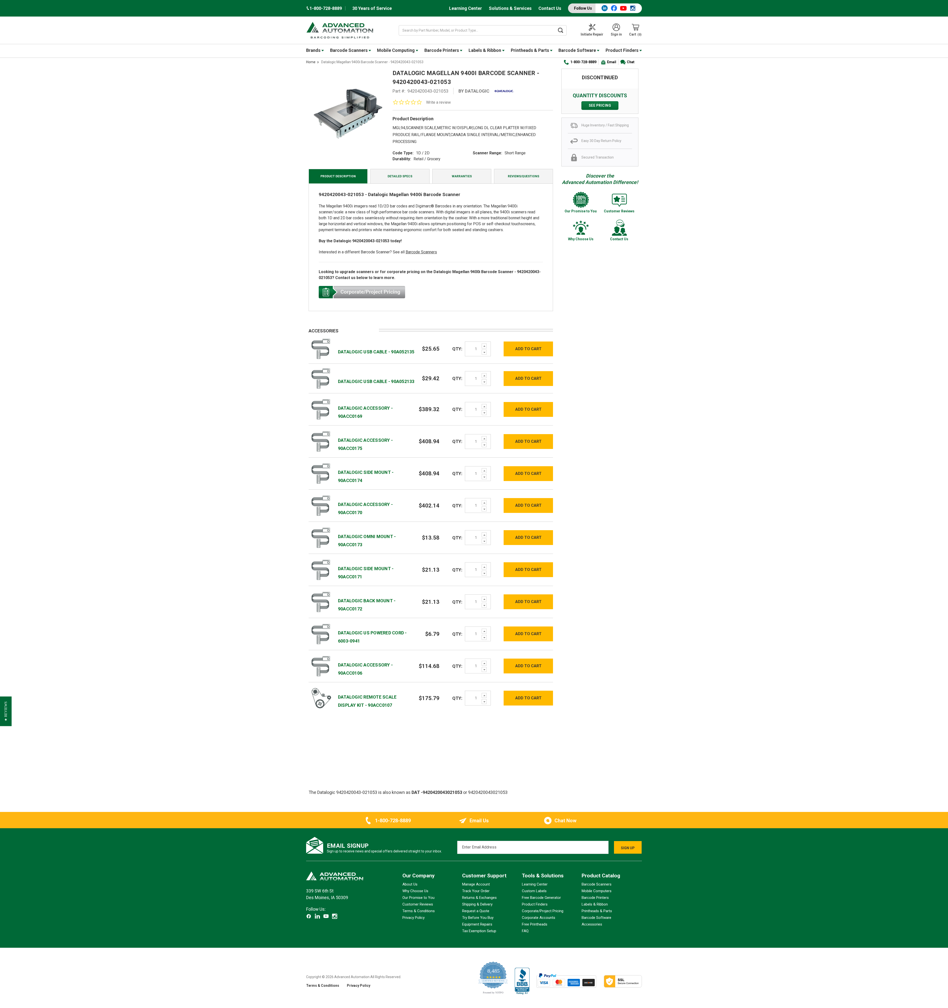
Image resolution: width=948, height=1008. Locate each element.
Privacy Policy (413, 917)
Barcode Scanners (349, 50)
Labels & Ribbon (485, 50)
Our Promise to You (418, 897)
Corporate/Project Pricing (542, 911)
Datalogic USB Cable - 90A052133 (376, 381)
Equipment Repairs (477, 924)
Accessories (592, 924)
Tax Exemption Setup (479, 931)
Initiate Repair (592, 34)
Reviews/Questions (523, 176)
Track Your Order (476, 891)
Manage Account (476, 884)
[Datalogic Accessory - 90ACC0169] (321, 409)
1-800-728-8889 (583, 62)
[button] (6, 711)
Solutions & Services (510, 8)
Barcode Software (577, 50)
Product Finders (622, 50)
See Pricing (600, 105)
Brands (313, 50)
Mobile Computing (396, 50)
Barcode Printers (442, 50)
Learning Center (465, 8)
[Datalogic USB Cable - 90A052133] (321, 378)
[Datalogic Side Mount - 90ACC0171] (321, 569)
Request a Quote (475, 911)
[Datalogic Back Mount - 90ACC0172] (321, 601)
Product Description (338, 176)
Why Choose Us (415, 891)
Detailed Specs (400, 176)
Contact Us (549, 8)
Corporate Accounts (538, 917)
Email (611, 62)
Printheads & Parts (530, 50)
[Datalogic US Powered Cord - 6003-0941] (321, 633)
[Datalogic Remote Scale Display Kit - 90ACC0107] (321, 698)
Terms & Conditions (418, 911)
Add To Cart (528, 348)
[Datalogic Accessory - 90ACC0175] (321, 441)
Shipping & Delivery (477, 904)
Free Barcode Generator (541, 897)
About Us (409, 884)
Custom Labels (534, 891)
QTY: (457, 348)
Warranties (462, 176)
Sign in (616, 34)
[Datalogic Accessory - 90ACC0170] (321, 505)
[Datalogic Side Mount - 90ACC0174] (321, 473)
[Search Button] (560, 30)
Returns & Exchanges (479, 897)
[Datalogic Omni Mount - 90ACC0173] (321, 537)
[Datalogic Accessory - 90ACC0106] (321, 666)
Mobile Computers (597, 891)
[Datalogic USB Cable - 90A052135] (321, 348)
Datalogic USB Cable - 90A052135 (376, 351)
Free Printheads (534, 924)
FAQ (525, 931)
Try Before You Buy (478, 917)
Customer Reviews (417, 904)
